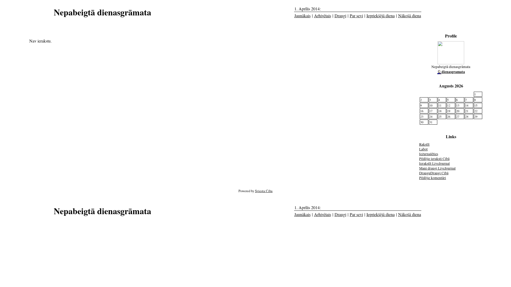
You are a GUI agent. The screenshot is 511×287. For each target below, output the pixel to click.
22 (475, 111)
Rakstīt (424, 144)
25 (440, 117)
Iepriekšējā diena (380, 15)
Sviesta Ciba (264, 190)
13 (457, 105)
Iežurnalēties (428, 153)
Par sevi (356, 15)
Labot (423, 149)
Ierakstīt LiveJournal (434, 163)
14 (466, 105)
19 (448, 111)
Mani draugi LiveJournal (437, 168)
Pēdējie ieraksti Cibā (434, 158)
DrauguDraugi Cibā (433, 173)
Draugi (340, 15)
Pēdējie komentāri (432, 177)
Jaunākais (302, 15)
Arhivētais (322, 15)
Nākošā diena (409, 15)
